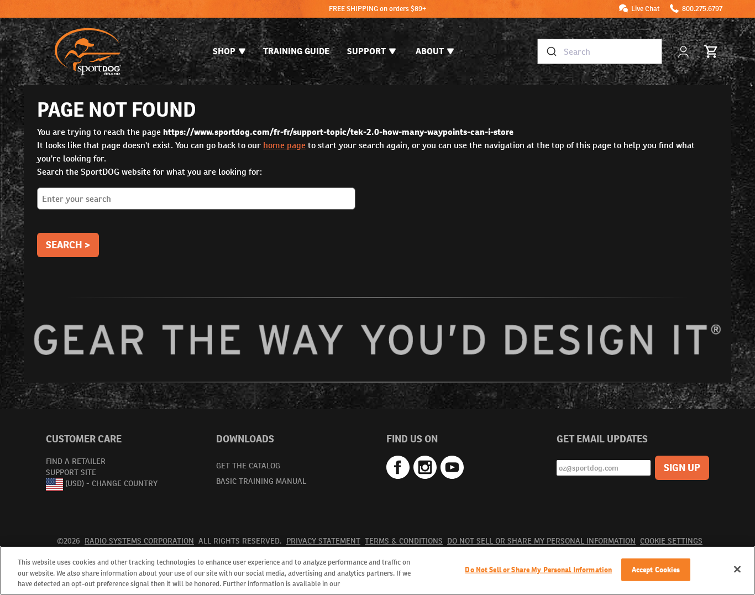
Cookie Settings (671, 541)
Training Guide (296, 51)
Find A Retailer (76, 461)
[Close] (737, 569)
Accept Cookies (656, 569)
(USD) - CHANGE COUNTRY (111, 484)
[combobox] (599, 51)
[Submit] (551, 51)
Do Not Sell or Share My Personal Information (541, 541)
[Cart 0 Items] (711, 51)
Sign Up (682, 467)
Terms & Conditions (404, 541)
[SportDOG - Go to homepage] (88, 51)
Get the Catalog (248, 466)
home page (284, 145)
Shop (224, 51)
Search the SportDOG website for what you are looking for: (149, 172)
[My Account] (684, 52)
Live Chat (645, 8)
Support (366, 51)
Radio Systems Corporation (139, 541)
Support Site (71, 472)
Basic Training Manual (261, 481)
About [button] (430, 51)
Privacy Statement (323, 541)
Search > (68, 244)
